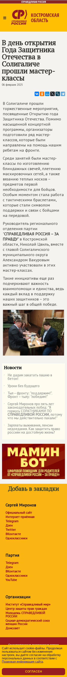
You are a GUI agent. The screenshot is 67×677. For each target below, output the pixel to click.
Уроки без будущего (22, 386)
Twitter (11, 529)
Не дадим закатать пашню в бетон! (28, 377)
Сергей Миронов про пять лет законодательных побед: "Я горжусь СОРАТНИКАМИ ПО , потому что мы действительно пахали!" (33, 411)
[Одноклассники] (42, 94)
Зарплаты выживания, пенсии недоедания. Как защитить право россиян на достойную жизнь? (32, 429)
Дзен (9, 525)
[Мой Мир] (47, 94)
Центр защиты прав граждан (26, 608)
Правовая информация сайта (22, 661)
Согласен (33, 671)
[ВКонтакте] (37, 94)
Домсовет (13, 628)
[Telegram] (63, 94)
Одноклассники (16, 538)
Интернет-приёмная (20, 516)
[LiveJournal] (57, 94)
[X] (52, 94)
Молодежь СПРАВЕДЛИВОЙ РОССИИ (25, 614)
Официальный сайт (19, 512)
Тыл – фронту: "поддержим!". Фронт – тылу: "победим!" (28, 395)
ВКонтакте (13, 534)
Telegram (12, 521)
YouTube (11, 579)
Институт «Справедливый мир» (28, 604)
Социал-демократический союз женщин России (28, 622)
